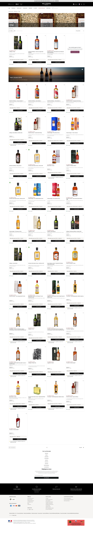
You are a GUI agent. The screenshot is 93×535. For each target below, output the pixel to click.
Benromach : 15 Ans (50, 165)
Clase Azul (46, 463)
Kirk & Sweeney (46, 465)
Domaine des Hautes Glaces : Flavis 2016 (35, 165)
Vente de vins (11, 11)
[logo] (46, 4)
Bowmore (46, 461)
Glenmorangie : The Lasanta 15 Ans (53, 198)
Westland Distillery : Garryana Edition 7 (16, 100)
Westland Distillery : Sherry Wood (15, 165)
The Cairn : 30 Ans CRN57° (14, 429)
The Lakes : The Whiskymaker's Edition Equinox (75, 296)
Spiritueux (15, 11)
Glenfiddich (46, 456)
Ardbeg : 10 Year (12, 51)
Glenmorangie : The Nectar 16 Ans (15, 231)
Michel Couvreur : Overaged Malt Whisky (73, 100)
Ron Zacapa (46, 458)
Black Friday (14, 515)
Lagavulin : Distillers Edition (71, 165)
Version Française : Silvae (70, 263)
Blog (28, 503)
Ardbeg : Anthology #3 (51, 231)
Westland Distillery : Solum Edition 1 (34, 100)
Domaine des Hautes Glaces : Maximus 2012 (36, 263)
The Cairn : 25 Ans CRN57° (71, 362)
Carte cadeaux (48, 500)
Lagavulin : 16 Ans (50, 362)
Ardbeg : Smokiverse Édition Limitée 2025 (73, 231)
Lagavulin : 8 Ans (31, 231)
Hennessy (46, 453)
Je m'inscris (46, 477)
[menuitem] (9, 8)
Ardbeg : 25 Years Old (32, 362)
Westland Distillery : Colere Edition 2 (53, 100)
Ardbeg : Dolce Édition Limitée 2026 (15, 132)
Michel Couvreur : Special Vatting (72, 396)
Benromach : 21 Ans (12, 396)
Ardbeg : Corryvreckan (13, 263)
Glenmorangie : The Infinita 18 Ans (53, 132)
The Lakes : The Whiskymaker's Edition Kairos (55, 396)
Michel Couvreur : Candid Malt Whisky (35, 132)
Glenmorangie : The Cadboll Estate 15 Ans (35, 198)
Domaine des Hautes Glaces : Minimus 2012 (17, 198)
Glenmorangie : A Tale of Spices (72, 132)
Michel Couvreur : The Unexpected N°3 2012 (17, 296)
